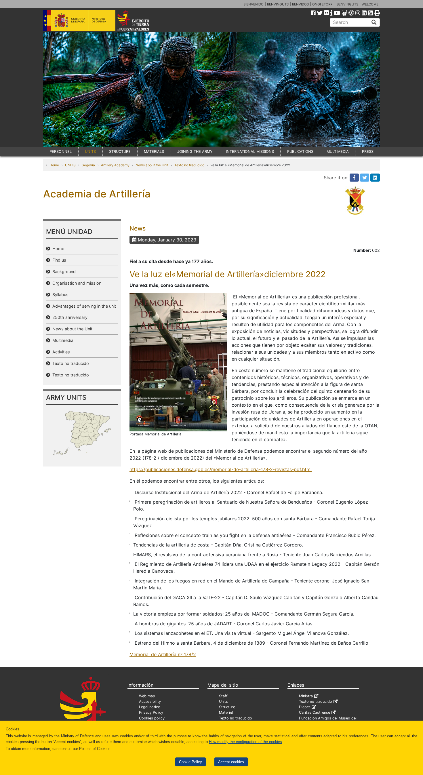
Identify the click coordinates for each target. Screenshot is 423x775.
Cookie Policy (190, 762)
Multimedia (61, 340)
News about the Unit (152, 165)
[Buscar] (374, 22)
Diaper (304, 707)
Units (223, 701)
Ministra (306, 696)
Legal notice (149, 707)
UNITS (90, 151)
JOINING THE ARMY (195, 151)
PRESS (368, 151)
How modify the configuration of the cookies (245, 742)
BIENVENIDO (253, 4)
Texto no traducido (189, 165)
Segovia (88, 165)
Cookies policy (152, 718)
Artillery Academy (115, 165)
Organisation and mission (75, 283)
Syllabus (59, 294)
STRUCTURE (120, 151)
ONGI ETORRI (322, 4)
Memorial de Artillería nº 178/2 (162, 654)
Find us (58, 260)
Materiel (226, 712)
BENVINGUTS (278, 4)
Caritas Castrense (314, 712)
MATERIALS (154, 151)
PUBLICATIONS (300, 151)
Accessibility (150, 701)
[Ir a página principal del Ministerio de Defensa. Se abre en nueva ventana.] (79, 20)
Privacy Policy (151, 712)
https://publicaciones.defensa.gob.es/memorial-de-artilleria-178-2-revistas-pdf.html (220, 469)
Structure (227, 707)
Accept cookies (231, 762)
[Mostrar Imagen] (178, 362)
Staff (223, 696)
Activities (60, 351)
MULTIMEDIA (338, 151)
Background (63, 271)
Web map (147, 696)
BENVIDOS (300, 4)
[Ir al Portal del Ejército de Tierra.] (140, 20)
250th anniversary (68, 317)
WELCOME (370, 4)
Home (54, 165)
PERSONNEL (60, 151)
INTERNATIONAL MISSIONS (250, 151)
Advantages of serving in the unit (83, 306)
